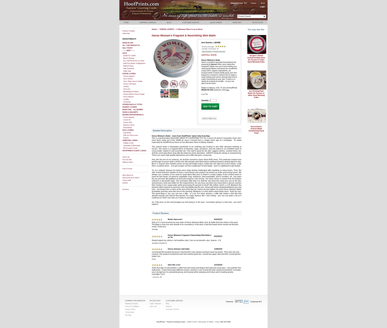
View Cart (237, 22)
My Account (257, 22)
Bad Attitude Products (131, 91)
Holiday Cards (128, 143)
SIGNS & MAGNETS (130, 112)
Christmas (127, 102)
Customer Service (190, 22)
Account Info (127, 159)
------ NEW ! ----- (128, 50)
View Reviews (207, 51)
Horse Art (126, 89)
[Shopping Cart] (245, 3)
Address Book (127, 162)
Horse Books (128, 79)
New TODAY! (127, 48)
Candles (126, 99)
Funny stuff (126, 180)
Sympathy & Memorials (131, 145)
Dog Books (127, 133)
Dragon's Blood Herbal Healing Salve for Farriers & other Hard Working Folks (256, 59)
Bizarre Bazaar (128, 58)
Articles (125, 183)
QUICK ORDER (216, 22)
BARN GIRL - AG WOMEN (132, 109)
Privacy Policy (130, 309)
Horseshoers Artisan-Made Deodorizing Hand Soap (256, 130)
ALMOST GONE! (129, 56)
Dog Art (126, 138)
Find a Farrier (127, 169)
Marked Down (128, 66)
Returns (169, 306)
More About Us (127, 175)
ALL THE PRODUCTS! (131, 45)
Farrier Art (127, 120)
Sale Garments (128, 68)
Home (126, 22)
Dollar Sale (127, 71)
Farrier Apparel (128, 117)
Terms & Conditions (132, 306)
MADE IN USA (127, 43)
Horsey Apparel (129, 76)
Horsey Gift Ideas (129, 84)
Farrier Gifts (127, 122)
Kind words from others (131, 178)
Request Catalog (128, 31)
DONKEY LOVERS (129, 107)
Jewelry (126, 86)
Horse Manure (128, 97)
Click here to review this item (194, 213)
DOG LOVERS (128, 130)
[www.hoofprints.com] (150, 20)
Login (262, 7)
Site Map (128, 315)
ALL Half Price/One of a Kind (133, 61)
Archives (125, 189)
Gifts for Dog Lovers (130, 135)
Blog (169, 22)
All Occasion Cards (130, 148)
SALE (124, 53)
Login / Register (155, 303)
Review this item (219, 51)
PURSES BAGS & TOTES (132, 104)
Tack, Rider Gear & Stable (132, 81)
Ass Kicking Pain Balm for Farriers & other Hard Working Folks (256, 94)
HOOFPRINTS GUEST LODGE (134, 151)
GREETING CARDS (130, 140)
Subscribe (126, 33)
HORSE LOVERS (129, 73)
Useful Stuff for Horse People (134, 94)
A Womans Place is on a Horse (189, 29)
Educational (127, 127)
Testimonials (129, 312)
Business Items (129, 125)
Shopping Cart (237, 3)
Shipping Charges (148, 22)
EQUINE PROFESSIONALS (132, 115)
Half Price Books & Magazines (134, 63)
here (227, 90)
